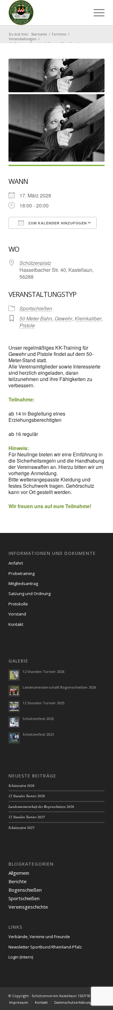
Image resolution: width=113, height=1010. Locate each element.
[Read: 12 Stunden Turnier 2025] (14, 706)
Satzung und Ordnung (29, 593)
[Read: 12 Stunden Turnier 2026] (14, 675)
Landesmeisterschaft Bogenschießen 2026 (59, 687)
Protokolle (18, 604)
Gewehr (63, 318)
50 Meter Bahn (35, 318)
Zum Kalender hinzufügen (57, 223)
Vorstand (17, 614)
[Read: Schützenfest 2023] (14, 738)
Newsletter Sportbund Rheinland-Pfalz (45, 947)
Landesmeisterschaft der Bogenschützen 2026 (41, 806)
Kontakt (15, 624)
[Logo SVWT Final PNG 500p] (46, 12)
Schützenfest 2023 (38, 734)
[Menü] (96, 12)
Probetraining (21, 573)
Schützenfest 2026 (21, 785)
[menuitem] (96, 12)
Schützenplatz (35, 262)
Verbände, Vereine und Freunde (39, 936)
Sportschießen (35, 308)
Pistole (27, 325)
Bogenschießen (25, 890)
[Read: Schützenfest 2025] (14, 722)
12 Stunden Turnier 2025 (43, 703)
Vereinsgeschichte (28, 907)
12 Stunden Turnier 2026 (43, 671)
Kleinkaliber (88, 318)
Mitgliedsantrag (23, 583)
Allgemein (18, 873)
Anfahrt (15, 563)
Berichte (17, 881)
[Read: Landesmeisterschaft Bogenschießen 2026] (14, 690)
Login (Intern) (20, 957)
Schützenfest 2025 (38, 718)
